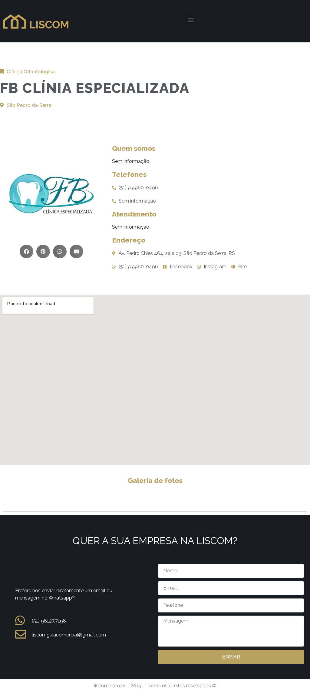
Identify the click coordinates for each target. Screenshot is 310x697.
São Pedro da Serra (29, 105)
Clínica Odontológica (31, 71)
